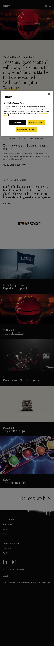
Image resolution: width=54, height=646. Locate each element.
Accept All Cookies (36, 122)
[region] (27, 113)
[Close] (49, 94)
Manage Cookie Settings (26, 129)
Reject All (17, 122)
